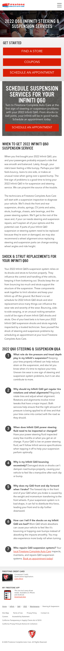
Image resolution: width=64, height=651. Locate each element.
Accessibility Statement (20, 617)
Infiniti (12, 606)
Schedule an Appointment (32, 72)
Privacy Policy (32, 613)
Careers (5, 617)
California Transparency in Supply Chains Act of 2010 (21, 620)
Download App (20, 597)
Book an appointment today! (38, 559)
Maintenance (34, 606)
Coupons (32, 62)
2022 (25, 606)
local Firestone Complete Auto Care (32, 551)
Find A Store (32, 51)
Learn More (18, 579)
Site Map (5, 613)
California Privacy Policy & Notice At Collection (19, 624)
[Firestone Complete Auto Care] (13, 5)
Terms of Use (18, 613)
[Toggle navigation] (59, 5)
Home (4, 606)
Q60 (18, 606)
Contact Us (45, 613)
